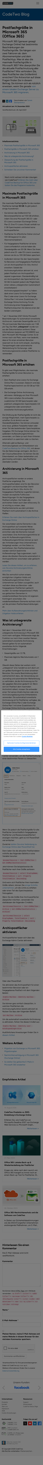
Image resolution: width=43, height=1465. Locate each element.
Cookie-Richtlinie (27, 736)
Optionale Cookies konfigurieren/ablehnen (21, 743)
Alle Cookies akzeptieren (21, 749)
